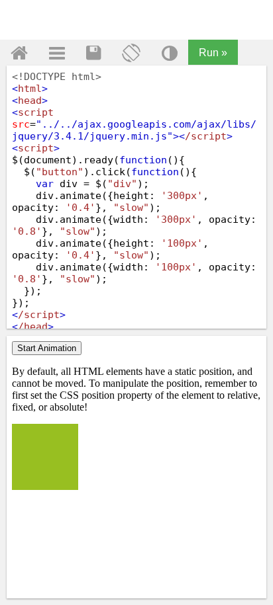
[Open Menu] (57, 52)
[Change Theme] (169, 52)
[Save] (93, 52)
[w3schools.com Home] (19, 52)
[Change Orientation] (131, 52)
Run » (213, 52)
